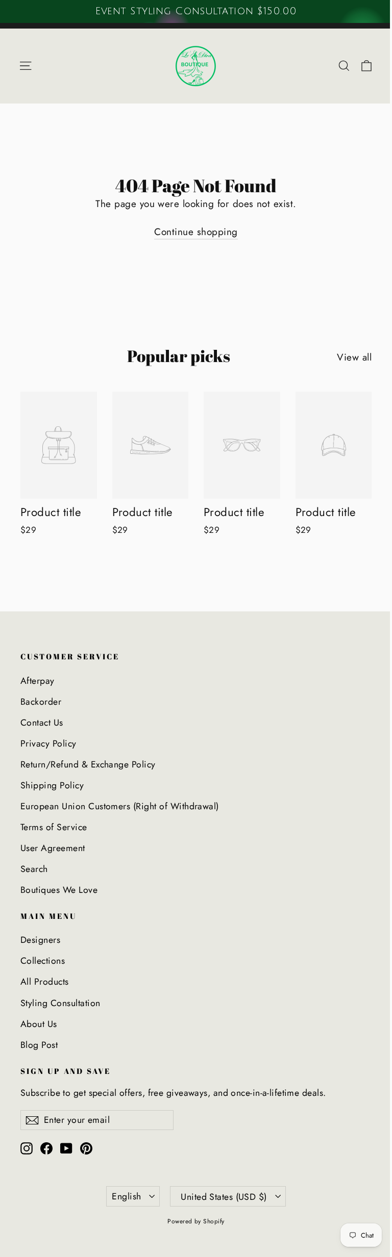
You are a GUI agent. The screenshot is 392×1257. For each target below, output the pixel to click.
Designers (40, 939)
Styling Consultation (60, 1003)
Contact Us (41, 722)
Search (34, 869)
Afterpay (37, 680)
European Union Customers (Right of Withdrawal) (119, 806)
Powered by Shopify (196, 1221)
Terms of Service (53, 827)
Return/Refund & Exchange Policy (88, 764)
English (126, 1196)
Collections (42, 960)
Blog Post (39, 1044)
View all (354, 357)
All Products (44, 981)
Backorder (40, 701)
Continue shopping (195, 232)
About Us (38, 1024)
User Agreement (52, 848)
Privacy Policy (48, 743)
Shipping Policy (52, 785)
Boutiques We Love (58, 889)
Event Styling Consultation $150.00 (196, 11)
